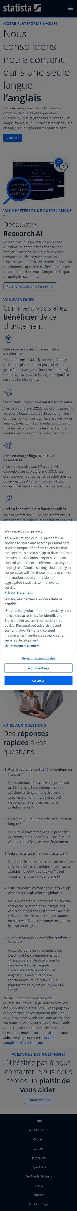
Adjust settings (38, 668)
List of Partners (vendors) (22, 646)
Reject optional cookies (38, 658)
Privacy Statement (19, 592)
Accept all (38, 680)
